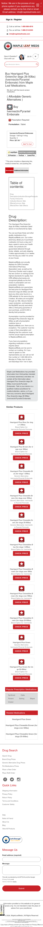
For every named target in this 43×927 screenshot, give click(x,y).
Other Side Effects (21, 205)
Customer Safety (8, 804)
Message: (6, 863)
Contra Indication (16, 199)
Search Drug (6, 756)
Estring (21, 698)
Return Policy (7, 797)
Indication (21, 196)
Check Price (21, 433)
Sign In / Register (14, 19)
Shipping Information (9, 790)
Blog (4, 825)
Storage (28, 196)
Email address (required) (11, 855)
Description (9, 170)
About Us (5, 822)
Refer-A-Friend (7, 818)
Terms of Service (7, 882)
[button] (2, 910)
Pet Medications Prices (10, 766)
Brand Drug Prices (9, 759)
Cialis (23, 695)
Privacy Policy (7, 794)
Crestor (11, 702)
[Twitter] (12, 779)
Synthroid (11, 695)
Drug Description (14, 195)
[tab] (9, 170)
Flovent (11, 698)
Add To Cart (27, 144)
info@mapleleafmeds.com (19, 34)
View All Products (8, 828)
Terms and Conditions (10, 801)
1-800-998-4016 (27, 26)
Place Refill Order (8, 773)
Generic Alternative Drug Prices (13, 762)
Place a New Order (9, 769)
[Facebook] (5, 779)
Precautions (35, 196)
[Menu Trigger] (38, 5)
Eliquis (32, 698)
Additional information (21, 170)
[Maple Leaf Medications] (21, 46)
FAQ (4, 815)
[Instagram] (18, 779)
